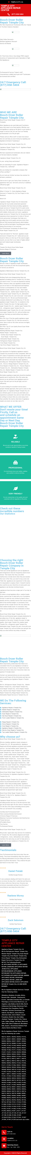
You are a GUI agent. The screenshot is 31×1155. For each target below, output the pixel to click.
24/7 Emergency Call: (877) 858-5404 (13, 84)
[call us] (4, 1132)
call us (9, 1131)
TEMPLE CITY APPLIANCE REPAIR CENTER (10, 8)
